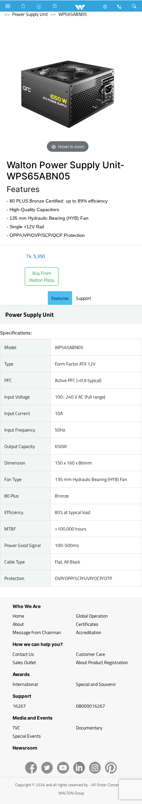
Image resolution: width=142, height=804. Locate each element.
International (25, 684)
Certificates (87, 624)
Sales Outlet (24, 662)
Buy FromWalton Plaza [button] (41, 276)
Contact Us (23, 654)
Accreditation (88, 632)
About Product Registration (102, 662)
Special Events (27, 735)
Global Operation (92, 615)
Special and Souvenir (96, 684)
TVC (16, 727)
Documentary (89, 727)
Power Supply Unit (30, 14)
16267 (19, 705)
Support (83, 298)
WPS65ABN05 (72, 14)
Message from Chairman (37, 632)
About (18, 624)
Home (18, 615)
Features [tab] (60, 298)
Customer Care (90, 654)
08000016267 (90, 705)
